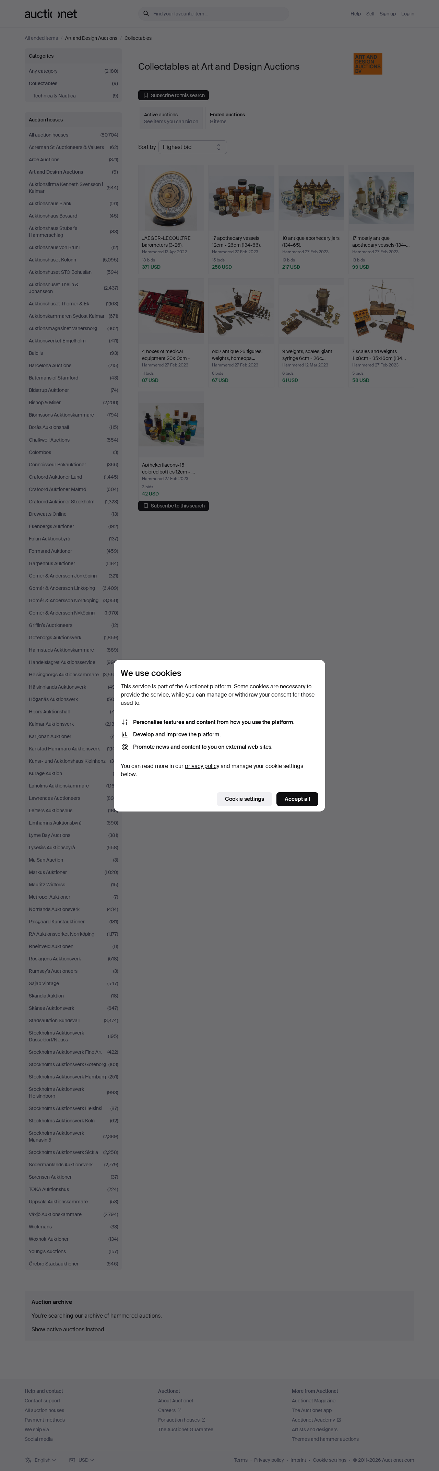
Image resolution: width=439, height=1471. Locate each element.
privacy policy (202, 766)
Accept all (297, 799)
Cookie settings (244, 799)
